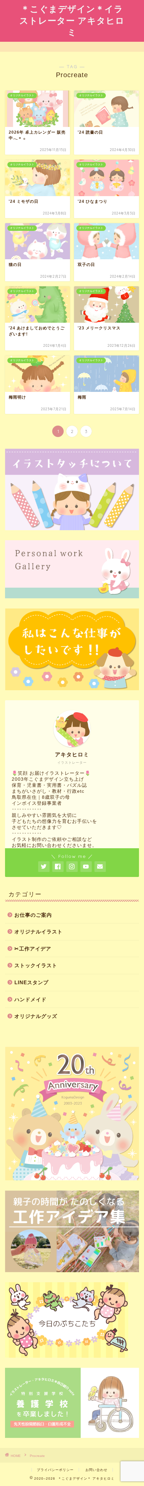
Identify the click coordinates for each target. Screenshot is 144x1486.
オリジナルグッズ (35, 1016)
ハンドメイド (30, 999)
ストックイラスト (35, 965)
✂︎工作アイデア (32, 948)
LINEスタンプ (31, 982)
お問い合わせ (96, 1470)
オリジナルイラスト (38, 931)
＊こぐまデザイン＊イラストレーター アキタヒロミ (72, 20)
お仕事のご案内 (33, 915)
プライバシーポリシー (55, 1470)
